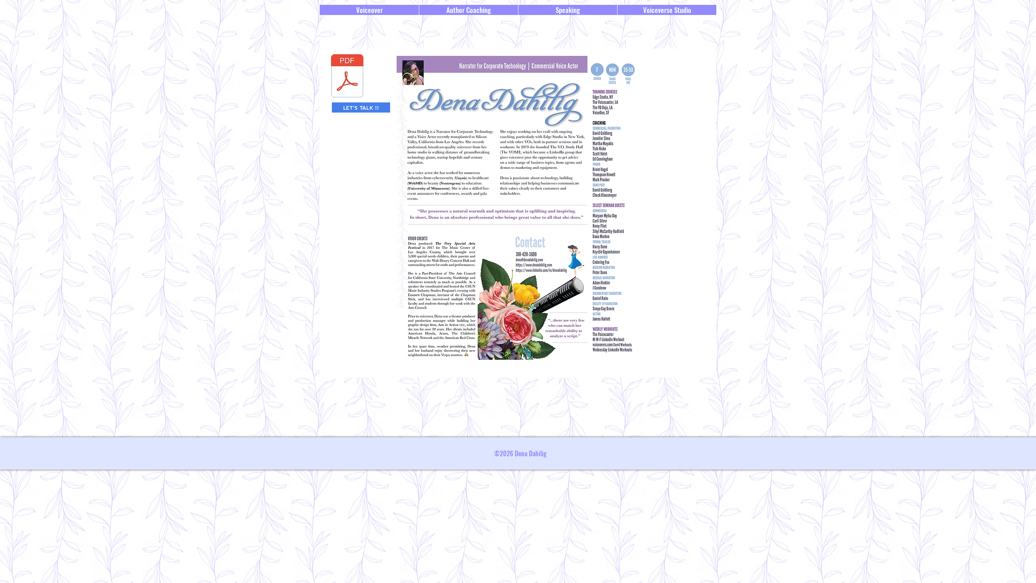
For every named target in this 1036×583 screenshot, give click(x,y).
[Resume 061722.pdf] (347, 77)
